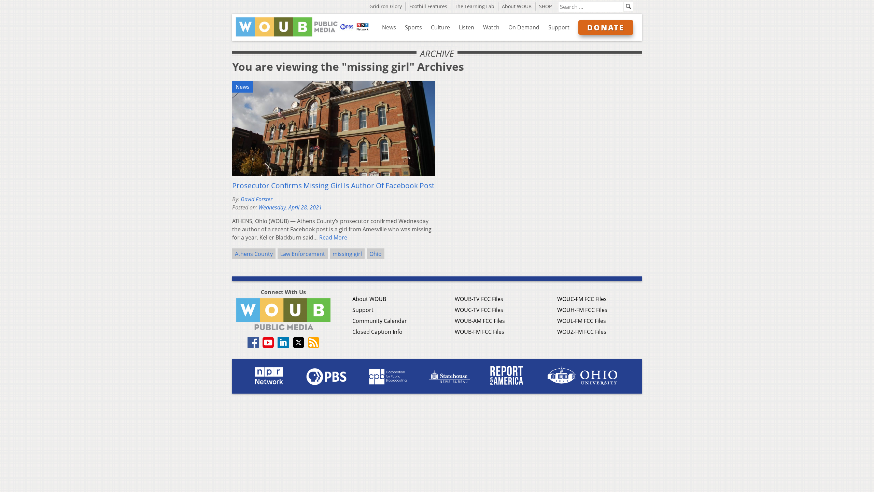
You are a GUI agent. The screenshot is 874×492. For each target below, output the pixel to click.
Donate (605, 27)
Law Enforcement (302, 254)
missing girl (347, 254)
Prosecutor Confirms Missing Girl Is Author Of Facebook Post (333, 185)
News (389, 27)
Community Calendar (379, 321)
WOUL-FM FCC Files (581, 321)
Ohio (375, 254)
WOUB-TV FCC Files (479, 299)
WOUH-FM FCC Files (582, 310)
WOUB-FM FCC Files (479, 332)
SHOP (545, 6)
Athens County (254, 254)
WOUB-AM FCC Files (480, 321)
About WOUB (517, 6)
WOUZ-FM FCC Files (581, 332)
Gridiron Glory (385, 6)
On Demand (523, 27)
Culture (440, 27)
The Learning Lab (474, 6)
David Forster (256, 199)
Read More (333, 237)
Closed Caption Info (377, 332)
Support (558, 27)
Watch (491, 27)
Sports (413, 27)
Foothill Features (428, 6)
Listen (466, 27)
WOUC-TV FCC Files (479, 310)
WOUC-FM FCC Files (582, 299)
